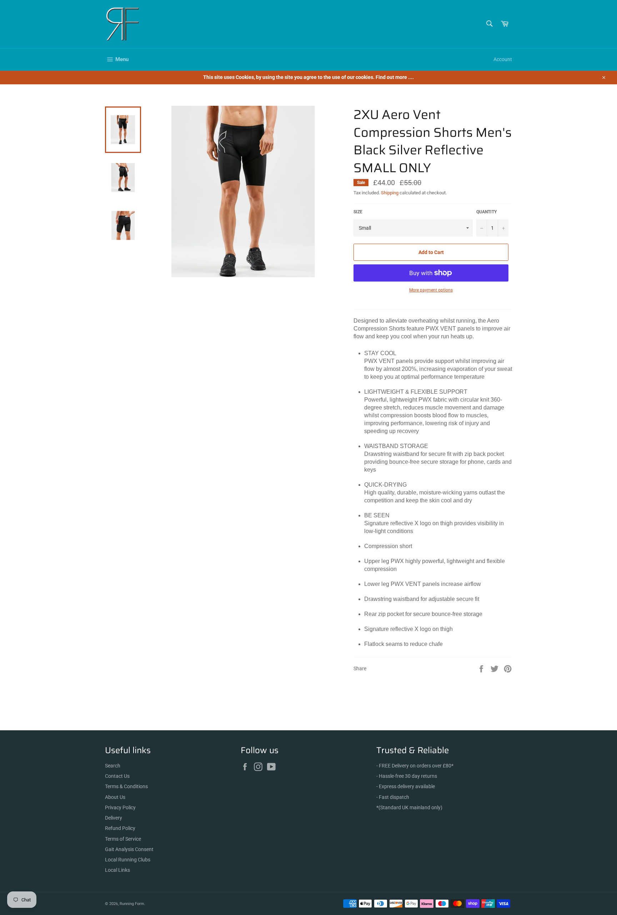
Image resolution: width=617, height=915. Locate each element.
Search (112, 766)
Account (502, 59)
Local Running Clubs (127, 859)
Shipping (389, 192)
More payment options (431, 290)
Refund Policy (120, 828)
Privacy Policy (120, 807)
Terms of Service (123, 839)
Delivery (113, 818)
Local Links (117, 870)
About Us (115, 797)
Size (357, 211)
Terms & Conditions (126, 786)
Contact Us (117, 776)
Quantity (486, 211)
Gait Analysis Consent (129, 849)
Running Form (132, 903)
